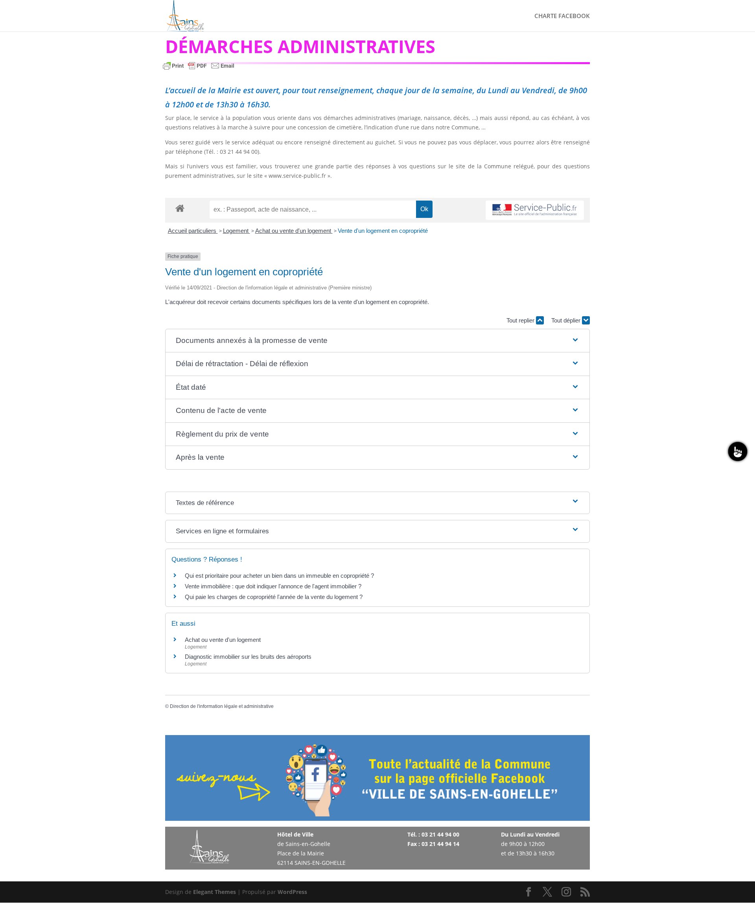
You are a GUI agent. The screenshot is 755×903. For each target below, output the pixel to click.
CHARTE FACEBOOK (562, 16)
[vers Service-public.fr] (535, 210)
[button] (377, 340)
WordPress (292, 892)
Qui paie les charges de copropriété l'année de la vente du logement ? (274, 596)
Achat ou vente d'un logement (294, 230)
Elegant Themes (214, 892)
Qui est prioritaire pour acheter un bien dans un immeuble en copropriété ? (279, 575)
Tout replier (521, 320)
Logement (236, 230)
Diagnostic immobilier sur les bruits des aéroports (248, 656)
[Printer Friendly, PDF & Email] (198, 69)
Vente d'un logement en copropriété (383, 230)
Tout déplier (566, 320)
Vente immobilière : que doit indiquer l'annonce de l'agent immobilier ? (273, 586)
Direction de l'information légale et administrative (222, 706)
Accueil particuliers (193, 230)
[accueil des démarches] (180, 208)
